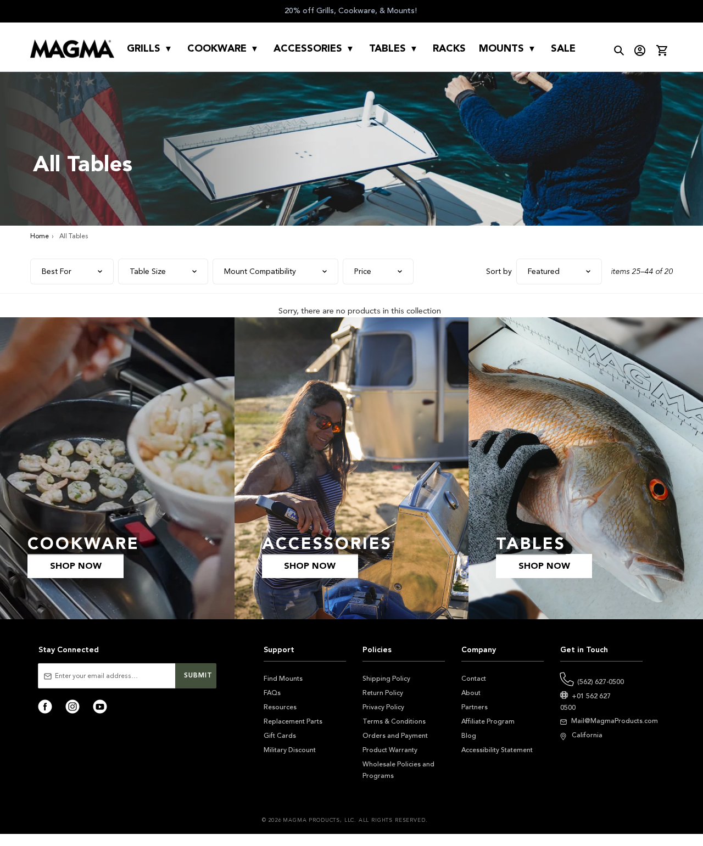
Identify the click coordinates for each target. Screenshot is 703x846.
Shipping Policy (386, 678)
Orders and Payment (395, 735)
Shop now (76, 566)
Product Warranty (389, 750)
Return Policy (382, 692)
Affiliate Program (488, 721)
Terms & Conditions (394, 721)
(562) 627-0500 (600, 681)
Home (39, 236)
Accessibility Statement (497, 750)
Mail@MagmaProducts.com (614, 720)
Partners (474, 707)
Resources (280, 707)
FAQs (272, 692)
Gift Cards (280, 735)
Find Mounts (283, 678)
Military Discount (290, 750)
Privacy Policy (383, 707)
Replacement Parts (293, 721)
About (471, 692)
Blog (468, 735)
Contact (473, 678)
